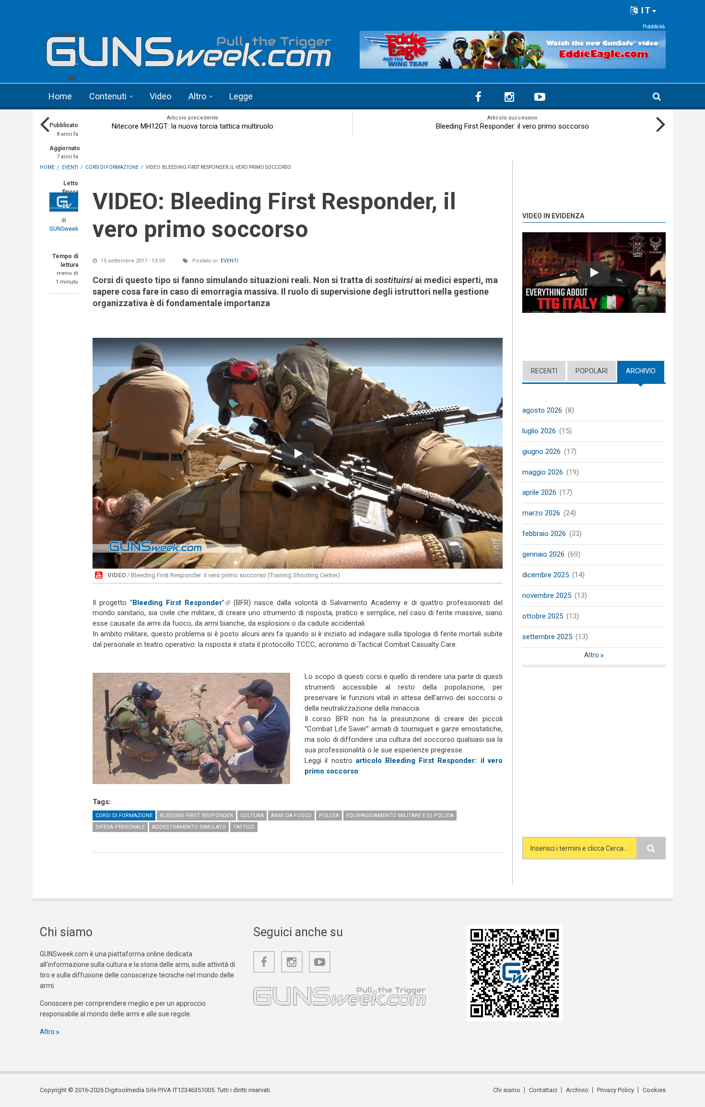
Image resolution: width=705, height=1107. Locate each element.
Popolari (592, 371)
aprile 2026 (539, 492)
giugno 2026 (541, 451)
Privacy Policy (615, 1090)
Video (160, 96)
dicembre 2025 (545, 575)
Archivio (645, 371)
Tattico (244, 827)
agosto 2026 (542, 410)
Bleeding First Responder (196, 815)
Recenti (544, 371)
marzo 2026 (541, 513)
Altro (197, 96)
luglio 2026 (539, 431)
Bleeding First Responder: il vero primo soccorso (512, 126)
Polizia (329, 815)
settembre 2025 (547, 636)
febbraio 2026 (544, 533)
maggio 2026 (542, 472)
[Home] (189, 48)
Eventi (229, 261)
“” (180, 602)
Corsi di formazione (124, 815)
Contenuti (108, 96)
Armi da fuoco (291, 815)
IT (644, 10)
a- (62, 106)
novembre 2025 (546, 595)
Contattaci (543, 1090)
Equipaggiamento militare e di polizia (400, 815)
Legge (241, 96)
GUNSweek (63, 229)
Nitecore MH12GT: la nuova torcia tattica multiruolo (192, 126)
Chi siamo (506, 1090)
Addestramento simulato (189, 827)
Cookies (654, 1090)
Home (60, 96)
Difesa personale (120, 827)
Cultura (252, 815)
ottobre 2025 (542, 616)
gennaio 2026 (543, 554)
